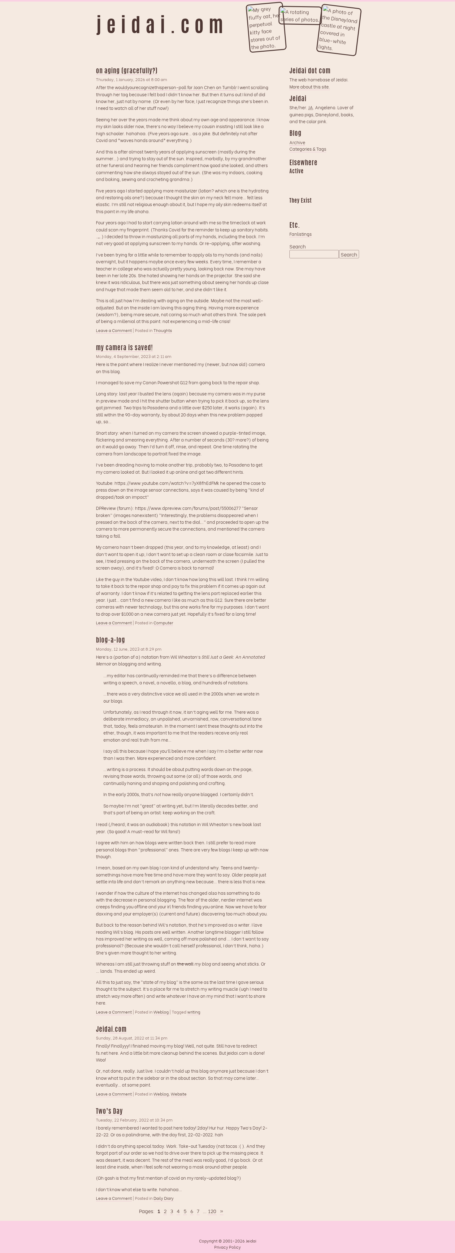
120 (212, 1211)
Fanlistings (300, 233)
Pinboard (342, 180)
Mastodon (330, 180)
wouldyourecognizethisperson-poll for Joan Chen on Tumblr (176, 87)
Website (179, 1094)
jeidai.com (162, 27)
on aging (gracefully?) (127, 71)
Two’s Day (109, 1112)
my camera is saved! (124, 348)
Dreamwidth (294, 180)
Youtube (306, 209)
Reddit (294, 191)
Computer (163, 622)
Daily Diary (164, 1198)
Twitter (330, 209)
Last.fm (318, 180)
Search (297, 246)
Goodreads (306, 180)
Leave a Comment (114, 330)
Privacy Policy (227, 1247)
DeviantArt (342, 209)
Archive (297, 142)
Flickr (318, 209)
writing (193, 1012)
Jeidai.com (111, 1030)
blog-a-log (110, 640)
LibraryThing (294, 209)
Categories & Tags (307, 148)
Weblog (161, 1012)
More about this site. (309, 86)
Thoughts (163, 330)
